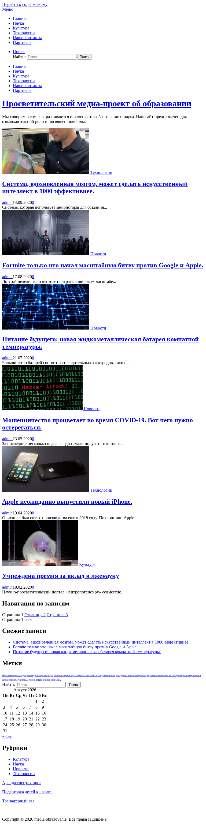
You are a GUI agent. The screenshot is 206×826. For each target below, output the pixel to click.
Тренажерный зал (18, 801)
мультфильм (182, 675)
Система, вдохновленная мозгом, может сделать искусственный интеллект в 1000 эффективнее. (101, 642)
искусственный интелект (81, 675)
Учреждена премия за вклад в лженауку (60, 575)
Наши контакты (27, 37)
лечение (128, 675)
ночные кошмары (51, 679)
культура (119, 675)
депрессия (27, 675)
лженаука (138, 675)
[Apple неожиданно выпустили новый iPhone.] (46, 490)
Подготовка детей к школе (27, 792)
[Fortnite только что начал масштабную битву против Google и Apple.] (46, 254)
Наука (18, 23)
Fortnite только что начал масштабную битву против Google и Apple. (102, 265)
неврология (15, 679)
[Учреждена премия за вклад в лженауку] (40, 564)
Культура (21, 28)
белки (19, 675)
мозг (155, 675)
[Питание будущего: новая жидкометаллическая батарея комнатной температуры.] (46, 328)
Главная (20, 18)
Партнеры (22, 42)
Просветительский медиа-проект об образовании (96, 103)
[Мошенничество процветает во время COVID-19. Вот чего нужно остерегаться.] (43, 408)
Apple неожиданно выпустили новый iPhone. (67, 501)
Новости (98, 254)
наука (192, 675)
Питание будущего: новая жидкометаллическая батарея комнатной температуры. (87, 651)
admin (7, 202)
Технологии (24, 33)
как (112, 675)
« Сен (7, 736)
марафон (148, 675)
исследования (103, 675)
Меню (7, 9)
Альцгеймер (9, 675)
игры (65, 675)
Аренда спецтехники (21, 782)
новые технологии (31, 679)
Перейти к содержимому (24, 4)
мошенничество (166, 675)
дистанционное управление (48, 675)
